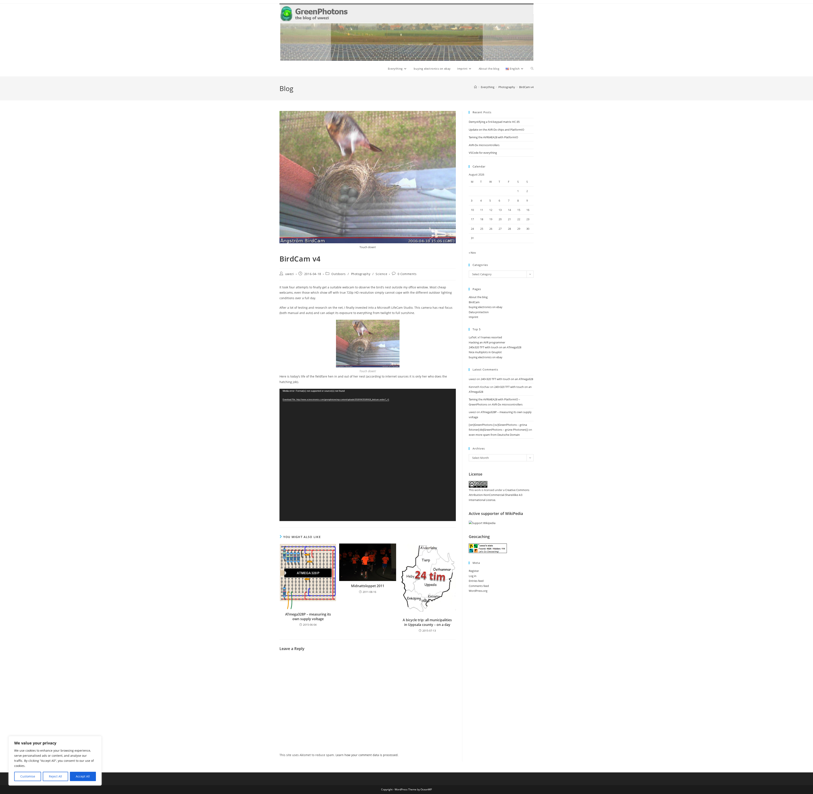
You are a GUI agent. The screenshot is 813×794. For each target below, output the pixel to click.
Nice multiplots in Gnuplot (485, 352)
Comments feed (479, 586)
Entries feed (476, 581)
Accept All (83, 776)
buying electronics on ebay (485, 307)
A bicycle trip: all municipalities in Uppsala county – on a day (427, 622)
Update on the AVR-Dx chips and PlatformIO (496, 129)
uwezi (289, 274)
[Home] (475, 87)
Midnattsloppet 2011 (367, 586)
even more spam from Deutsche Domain (494, 435)
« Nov (472, 253)
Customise (27, 776)
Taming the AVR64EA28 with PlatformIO (493, 137)
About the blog (478, 297)
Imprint (473, 317)
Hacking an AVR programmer (487, 342)
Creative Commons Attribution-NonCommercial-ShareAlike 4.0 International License (499, 495)
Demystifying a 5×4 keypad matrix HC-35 (494, 122)
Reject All (55, 776)
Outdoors (338, 274)
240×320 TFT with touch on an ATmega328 (507, 379)
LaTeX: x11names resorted (485, 337)
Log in (472, 576)
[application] (367, 455)
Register (474, 571)
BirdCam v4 (526, 87)
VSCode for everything (483, 153)
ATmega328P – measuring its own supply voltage (308, 616)
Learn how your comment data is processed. (367, 755)
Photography (361, 274)
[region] (55, 761)
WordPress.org (478, 591)
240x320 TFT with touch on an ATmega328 (495, 347)
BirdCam (474, 302)
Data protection (479, 312)
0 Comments (407, 274)
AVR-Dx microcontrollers (484, 145)
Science (381, 274)
